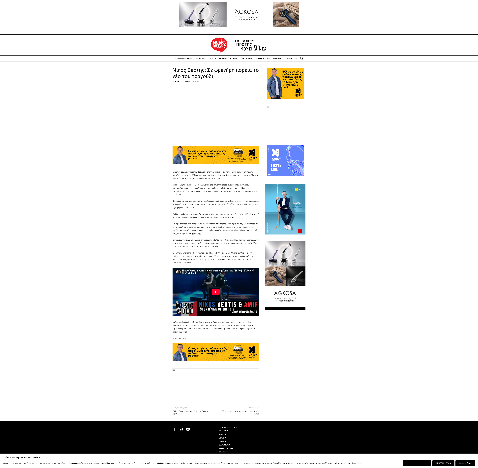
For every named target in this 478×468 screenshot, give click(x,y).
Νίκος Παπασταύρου (182, 81)
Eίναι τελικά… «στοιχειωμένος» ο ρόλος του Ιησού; (240, 412)
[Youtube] (188, 429)
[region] (239, 461)
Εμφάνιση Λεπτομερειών (417, 463)
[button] (301, 58)
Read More (356, 463)
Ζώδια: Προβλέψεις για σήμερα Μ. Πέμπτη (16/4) (190, 412)
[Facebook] (174, 429)
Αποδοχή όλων (465, 463)
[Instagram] (181, 429)
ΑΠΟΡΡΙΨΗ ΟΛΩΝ (443, 463)
